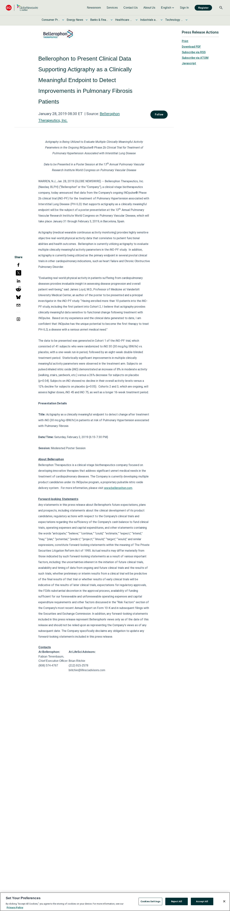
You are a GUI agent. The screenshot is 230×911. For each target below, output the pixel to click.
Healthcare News (124, 19)
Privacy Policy (15, 907)
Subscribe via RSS (194, 52)
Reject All (176, 901)
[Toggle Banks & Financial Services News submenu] (111, 20)
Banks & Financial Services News (99, 19)
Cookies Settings (150, 901)
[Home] (22, 7)
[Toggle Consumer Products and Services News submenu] (63, 20)
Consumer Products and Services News (51, 19)
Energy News (75, 19)
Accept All (202, 901)
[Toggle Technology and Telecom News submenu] (186, 20)
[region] (115, 901)
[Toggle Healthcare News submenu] (136, 20)
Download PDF (191, 46)
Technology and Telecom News (174, 19)
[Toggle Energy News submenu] (86, 20)
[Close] (224, 901)
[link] (94, 7)
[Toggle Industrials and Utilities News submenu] (161, 20)
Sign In (184, 7)
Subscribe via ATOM (195, 57)
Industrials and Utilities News (149, 19)
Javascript (189, 63)
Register (203, 7)
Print (185, 41)
